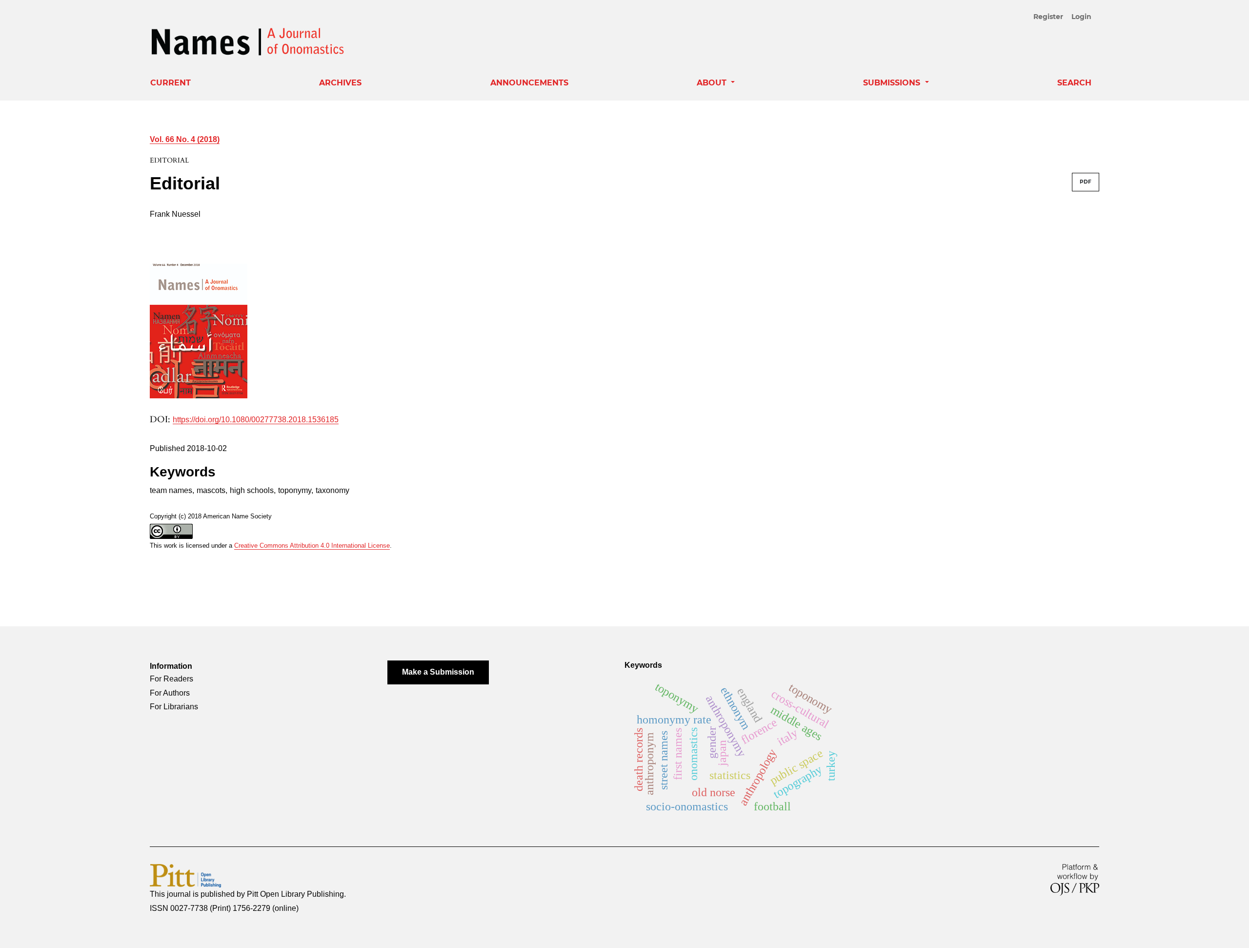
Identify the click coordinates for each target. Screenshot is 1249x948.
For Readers (171, 679)
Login (1081, 16)
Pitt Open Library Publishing (295, 894)
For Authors (170, 693)
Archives (340, 82)
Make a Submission (438, 672)
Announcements (529, 82)
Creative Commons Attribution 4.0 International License (312, 545)
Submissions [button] (893, 82)
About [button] (713, 82)
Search (1074, 82)
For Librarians (174, 706)
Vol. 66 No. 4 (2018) (185, 139)
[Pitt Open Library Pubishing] (185, 875)
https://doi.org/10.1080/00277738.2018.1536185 (256, 419)
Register (1048, 16)
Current (170, 82)
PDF (1085, 182)
